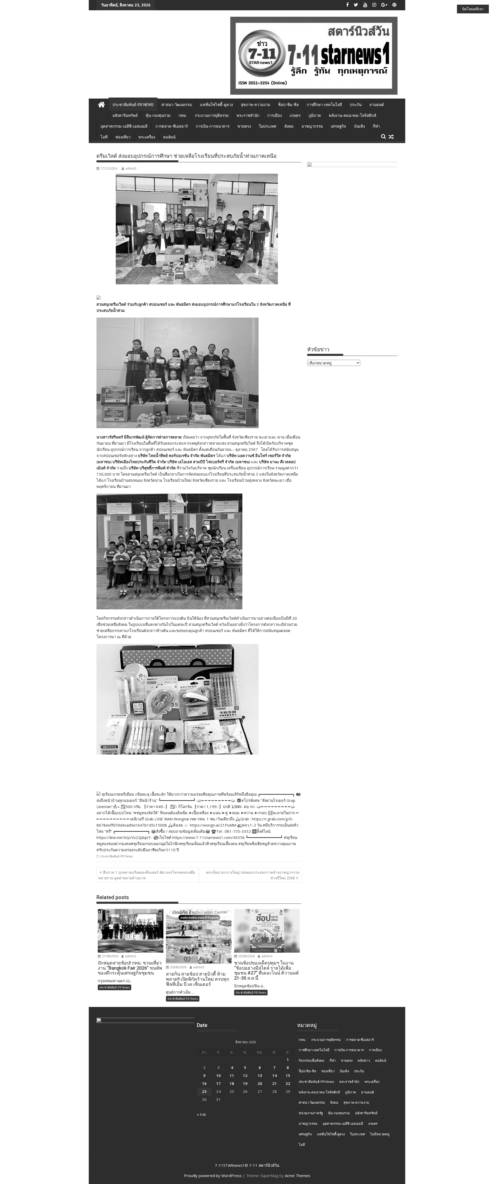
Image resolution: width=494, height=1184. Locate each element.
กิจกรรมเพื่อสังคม (311, 1060)
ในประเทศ (267, 126)
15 (288, 1075)
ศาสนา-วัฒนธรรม (177, 104)
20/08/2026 (178, 967)
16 (204, 1083)
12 (245, 1075)
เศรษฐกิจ (338, 126)
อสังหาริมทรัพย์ (125, 115)
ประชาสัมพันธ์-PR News (133, 104)
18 (232, 1083)
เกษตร (295, 115)
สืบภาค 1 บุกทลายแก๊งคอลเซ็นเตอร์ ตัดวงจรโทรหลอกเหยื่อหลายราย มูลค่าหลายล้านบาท (146, 875)
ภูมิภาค (314, 115)
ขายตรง (244, 126)
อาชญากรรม (312, 126)
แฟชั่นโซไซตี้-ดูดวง (216, 104)
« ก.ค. (201, 1114)
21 (274, 1083)
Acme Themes (297, 1175)
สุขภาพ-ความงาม (255, 104)
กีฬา (376, 126)
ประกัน (355, 104)
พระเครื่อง (146, 137)
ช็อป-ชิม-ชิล (288, 104)
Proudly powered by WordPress (213, 1175)
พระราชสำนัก (248, 115)
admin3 (130, 168)
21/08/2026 (109, 956)
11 (232, 1075)
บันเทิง (359, 126)
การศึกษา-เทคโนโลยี (324, 104)
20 (260, 1083)
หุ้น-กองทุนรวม (158, 115)
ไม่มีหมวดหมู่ (380, 1134)
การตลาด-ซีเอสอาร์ (171, 126)
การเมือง (274, 115)
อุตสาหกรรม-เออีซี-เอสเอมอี (124, 126)
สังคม (289, 126)
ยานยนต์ (376, 104)
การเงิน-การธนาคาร (213, 126)
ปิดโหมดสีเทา (473, 8)
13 (260, 1075)
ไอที (104, 137)
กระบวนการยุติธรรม (212, 115)
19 (245, 1083)
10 (218, 1075)
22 (288, 1083)
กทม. (183, 115)
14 (274, 1075)
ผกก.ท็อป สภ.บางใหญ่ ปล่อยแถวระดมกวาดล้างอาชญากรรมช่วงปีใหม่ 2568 (252, 875)
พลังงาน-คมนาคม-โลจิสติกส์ (352, 115)
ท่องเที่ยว (123, 137)
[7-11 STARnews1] (101, 103)
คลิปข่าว (364, 1060)
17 (218, 1083)
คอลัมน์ (169, 137)
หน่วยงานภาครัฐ (311, 1113)
